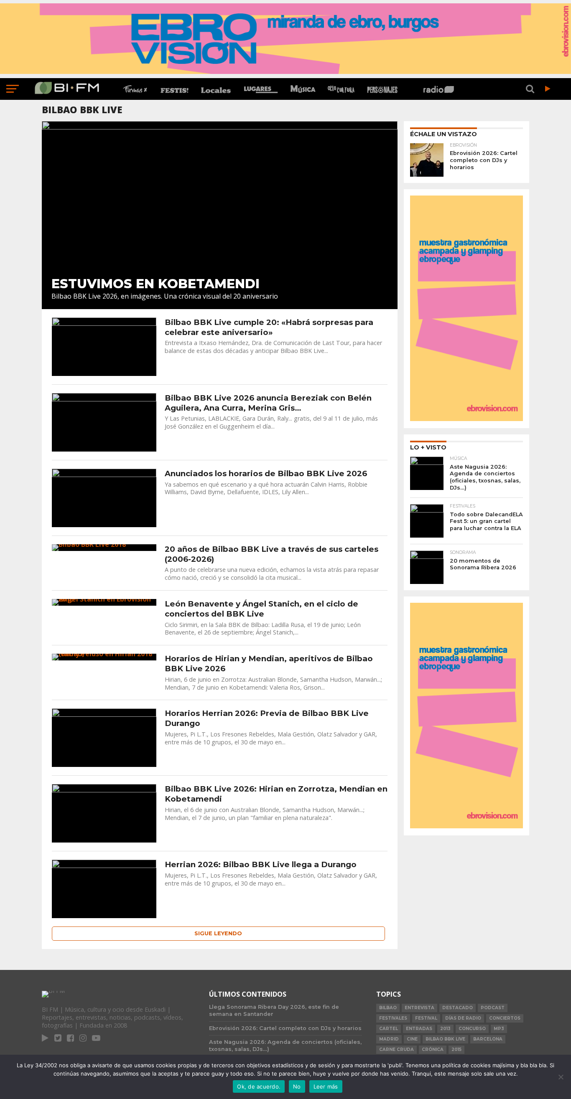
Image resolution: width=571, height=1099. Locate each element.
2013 (445, 1028)
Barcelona (487, 1039)
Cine (412, 1039)
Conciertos (504, 1018)
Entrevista (419, 1007)
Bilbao (388, 1007)
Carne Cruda (396, 1049)
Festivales (393, 1018)
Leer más (326, 1086)
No (297, 1086)
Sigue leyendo (218, 933)
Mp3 (499, 1028)
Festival (426, 1018)
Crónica (433, 1049)
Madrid (389, 1039)
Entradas (419, 1028)
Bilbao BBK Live (445, 1039)
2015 (456, 1049)
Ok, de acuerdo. (258, 1086)
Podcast (493, 1007)
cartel (388, 1028)
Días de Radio (463, 1018)
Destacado (457, 1007)
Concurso (472, 1028)
